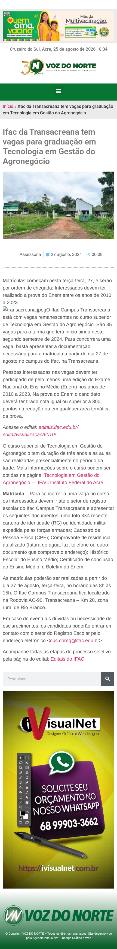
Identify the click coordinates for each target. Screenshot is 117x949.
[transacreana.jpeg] (24, 310)
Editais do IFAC (67, 659)
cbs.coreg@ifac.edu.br (74, 640)
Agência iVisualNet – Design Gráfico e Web (62, 938)
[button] (58, 90)
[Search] (107, 679)
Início (8, 106)
